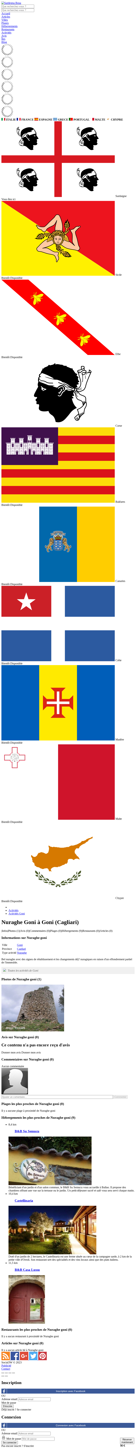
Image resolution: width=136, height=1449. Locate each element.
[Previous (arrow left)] (2, 1376)
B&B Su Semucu (27, 1131)
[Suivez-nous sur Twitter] (33, 1359)
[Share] (6, 1372)
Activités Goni (16, 913)
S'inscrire (29, 1445)
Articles (5, 16)
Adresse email (9, 1399)
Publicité (6, 1365)
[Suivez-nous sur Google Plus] (24, 1359)
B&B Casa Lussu (27, 1270)
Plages (5, 23)
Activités (6, 32)
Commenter (120, 1097)
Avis (4, 35)
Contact (5, 1368)
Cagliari (21, 948)
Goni (20, 944)
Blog (4, 42)
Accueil (5, 13)
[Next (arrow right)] (6, 1376)
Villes (4, 19)
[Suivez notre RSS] (6, 1359)
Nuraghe (22, 952)
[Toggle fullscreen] (9, 1372)
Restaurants (7, 29)
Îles (3, 38)
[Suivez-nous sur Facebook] (15, 1359)
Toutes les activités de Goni (23, 970)
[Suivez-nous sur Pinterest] (42, 1359)
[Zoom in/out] (13, 1372)
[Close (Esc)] (2, 1372)
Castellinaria (24, 1200)
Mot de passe (8, 1402)
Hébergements (9, 26)
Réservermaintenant (127, 1441)
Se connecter (24, 1409)
